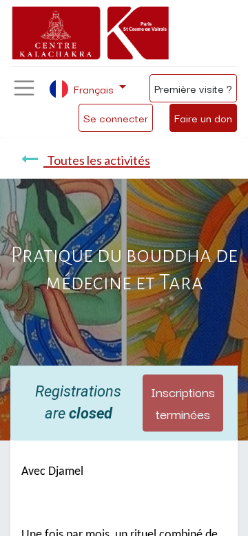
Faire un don (203, 117)
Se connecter (115, 117)
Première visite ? (193, 88)
